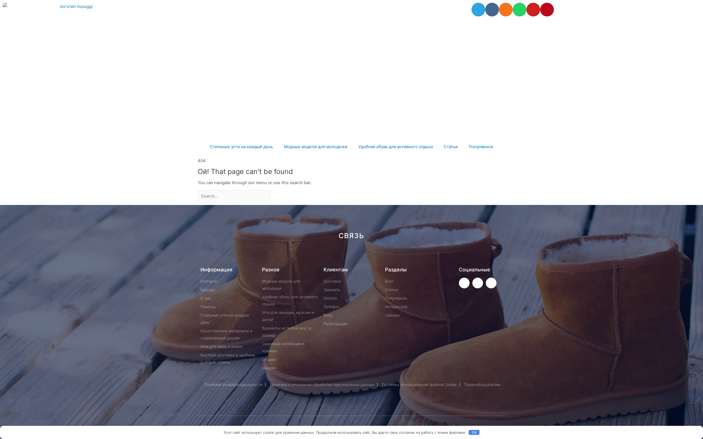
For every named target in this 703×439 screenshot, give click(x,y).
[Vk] (492, 9)
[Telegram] (478, 9)
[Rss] (434, 255)
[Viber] (416, 255)
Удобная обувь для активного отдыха (395, 146)
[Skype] (397, 255)
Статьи (451, 146)
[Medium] (360, 255)
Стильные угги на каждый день (241, 146)
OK (474, 432)
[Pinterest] (547, 9)
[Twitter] (464, 283)
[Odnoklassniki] (506, 9)
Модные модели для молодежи (315, 146)
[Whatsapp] (519, 9)
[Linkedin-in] (379, 255)
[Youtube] (533, 9)
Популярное (481, 146)
